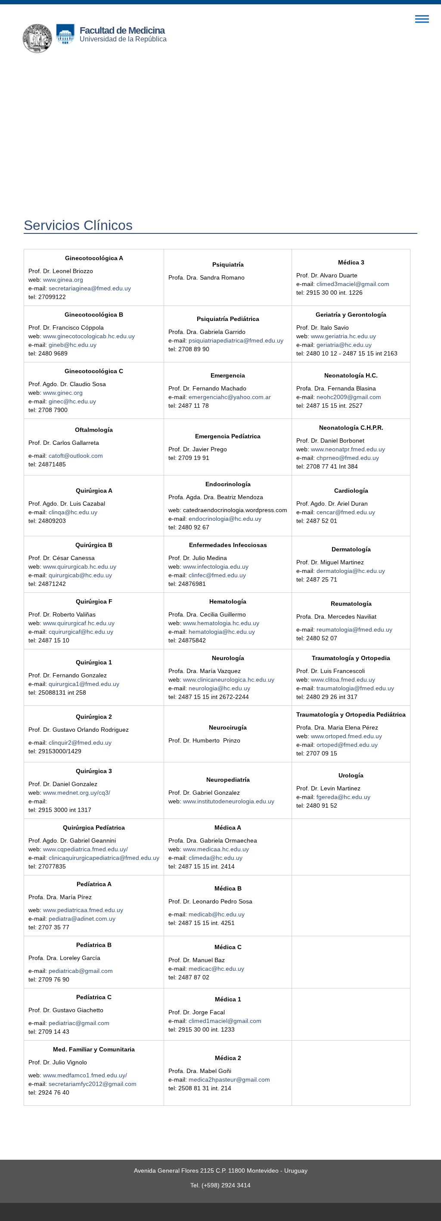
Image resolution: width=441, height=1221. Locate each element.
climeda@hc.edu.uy (215, 857)
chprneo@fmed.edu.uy (348, 457)
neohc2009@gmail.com (349, 396)
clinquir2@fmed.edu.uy (80, 742)
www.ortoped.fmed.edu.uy (346, 736)
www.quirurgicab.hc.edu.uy (79, 566)
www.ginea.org (63, 279)
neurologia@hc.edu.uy (219, 688)
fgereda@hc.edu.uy (343, 796)
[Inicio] (51, 41)
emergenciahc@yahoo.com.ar (230, 396)
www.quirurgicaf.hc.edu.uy (79, 623)
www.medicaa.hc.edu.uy (216, 849)
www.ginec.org (63, 392)
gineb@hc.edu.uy (72, 344)
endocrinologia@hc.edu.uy (225, 518)
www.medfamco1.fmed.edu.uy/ (85, 1075)
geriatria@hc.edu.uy (344, 344)
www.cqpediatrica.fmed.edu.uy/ (85, 849)
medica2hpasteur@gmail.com (229, 1079)
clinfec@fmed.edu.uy (217, 575)
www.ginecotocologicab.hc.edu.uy (89, 336)
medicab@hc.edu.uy (217, 914)
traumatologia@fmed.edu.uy (355, 688)
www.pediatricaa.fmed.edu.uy (83, 909)
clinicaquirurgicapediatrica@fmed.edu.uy (104, 857)
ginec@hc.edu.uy (72, 401)
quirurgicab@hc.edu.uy (80, 575)
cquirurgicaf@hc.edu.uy (81, 631)
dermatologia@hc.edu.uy (351, 570)
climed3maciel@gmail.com (353, 283)
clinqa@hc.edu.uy (73, 512)
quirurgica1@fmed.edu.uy (84, 683)
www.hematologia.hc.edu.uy (221, 623)
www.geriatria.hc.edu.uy (343, 336)
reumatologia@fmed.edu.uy (354, 629)
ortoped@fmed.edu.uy (347, 744)
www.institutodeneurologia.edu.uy (228, 801)
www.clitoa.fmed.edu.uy (343, 679)
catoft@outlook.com (76, 455)
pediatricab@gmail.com (81, 970)
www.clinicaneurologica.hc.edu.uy (228, 679)
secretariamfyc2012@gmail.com (93, 1083)
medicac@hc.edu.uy (216, 968)
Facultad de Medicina (122, 30)
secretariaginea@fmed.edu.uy (90, 288)
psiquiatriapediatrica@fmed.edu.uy (236, 340)
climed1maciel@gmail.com (225, 1020)
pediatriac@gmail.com (79, 1023)
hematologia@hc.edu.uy (222, 631)
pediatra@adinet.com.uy (82, 918)
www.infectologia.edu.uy (215, 566)
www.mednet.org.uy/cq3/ (76, 792)
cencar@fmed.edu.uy (346, 512)
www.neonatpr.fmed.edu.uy (348, 449)
